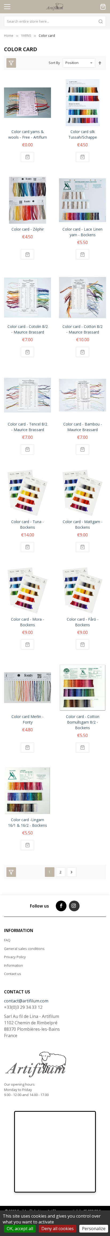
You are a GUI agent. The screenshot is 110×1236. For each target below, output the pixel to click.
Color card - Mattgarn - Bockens (83, 524)
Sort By (54, 62)
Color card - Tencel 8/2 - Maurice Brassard (27, 427)
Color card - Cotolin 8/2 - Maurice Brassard (27, 329)
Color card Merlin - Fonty (27, 719)
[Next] (71, 872)
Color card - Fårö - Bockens (83, 622)
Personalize (93, 1228)
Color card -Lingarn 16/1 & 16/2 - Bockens (27, 822)
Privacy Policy (15, 956)
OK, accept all (20, 1228)
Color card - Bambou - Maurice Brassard (82, 427)
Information (13, 965)
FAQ (7, 940)
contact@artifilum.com (26, 1001)
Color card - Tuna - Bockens (27, 524)
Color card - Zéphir (27, 229)
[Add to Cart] (27, 157)
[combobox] (55, 21)
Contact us (12, 973)
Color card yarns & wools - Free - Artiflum (27, 134)
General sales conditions (24, 948)
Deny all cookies (57, 1228)
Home (8, 35)
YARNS (26, 35)
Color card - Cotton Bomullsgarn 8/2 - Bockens (82, 722)
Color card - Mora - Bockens (27, 622)
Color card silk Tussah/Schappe (82, 134)
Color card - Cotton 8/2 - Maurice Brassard (82, 329)
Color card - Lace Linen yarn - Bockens (82, 232)
